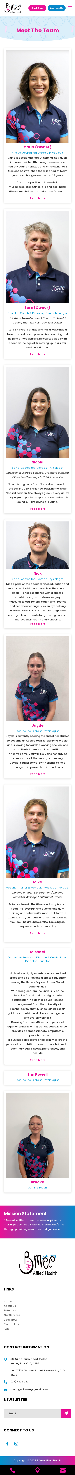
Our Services (12, 1315)
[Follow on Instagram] (16, 1443)
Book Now (37, 8)
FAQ (6, 1329)
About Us (10, 1306)
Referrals (10, 1310)
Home (8, 1301)
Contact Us (56, 8)
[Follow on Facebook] (7, 1443)
